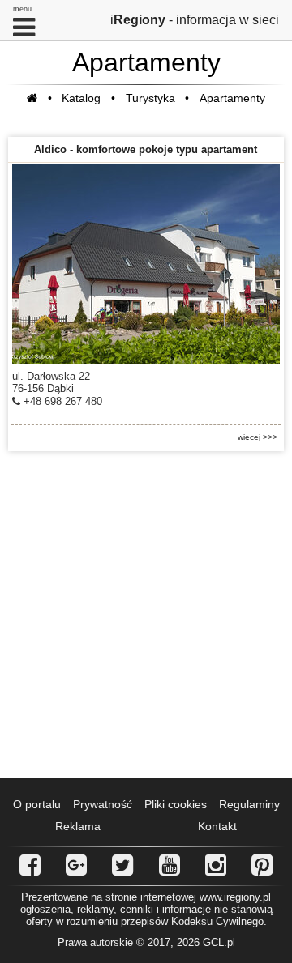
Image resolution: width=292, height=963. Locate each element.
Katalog (81, 98)
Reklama (78, 826)
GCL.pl (219, 942)
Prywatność (102, 804)
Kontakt (217, 826)
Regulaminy (249, 804)
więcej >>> (257, 436)
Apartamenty (232, 98)
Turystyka (150, 98)
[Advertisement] (146, 615)
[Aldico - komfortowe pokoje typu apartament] (146, 264)
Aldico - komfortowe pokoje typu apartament (145, 149)
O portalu (37, 804)
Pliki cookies (175, 804)
